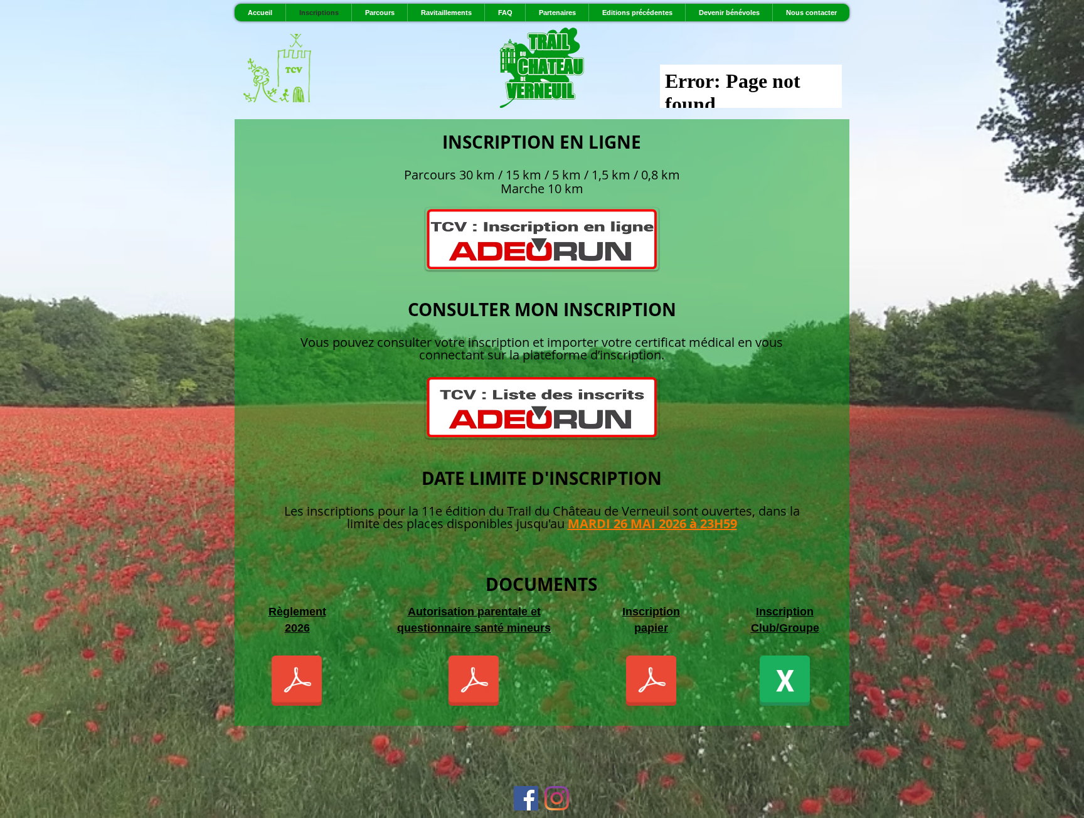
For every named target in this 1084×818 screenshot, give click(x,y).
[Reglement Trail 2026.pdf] (296, 682)
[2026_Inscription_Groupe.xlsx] (785, 682)
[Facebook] (526, 798)
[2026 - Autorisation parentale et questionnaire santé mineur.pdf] (473, 682)
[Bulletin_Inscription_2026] (651, 682)
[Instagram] (557, 798)
